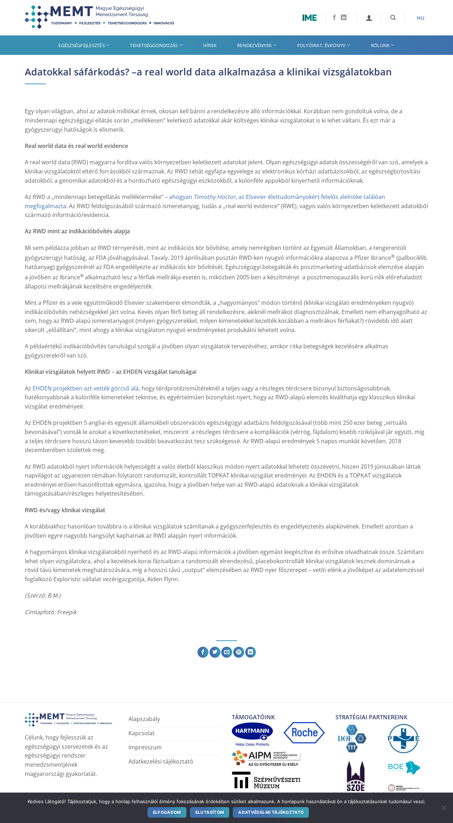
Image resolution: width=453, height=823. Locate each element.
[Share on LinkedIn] (250, 652)
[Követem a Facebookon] (334, 18)
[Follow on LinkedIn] (343, 18)
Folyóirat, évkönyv (321, 45)
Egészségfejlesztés (81, 45)
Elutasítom (209, 812)
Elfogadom (167, 812)
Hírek (210, 45)
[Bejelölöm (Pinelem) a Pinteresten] (238, 652)
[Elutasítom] (443, 809)
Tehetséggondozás (154, 45)
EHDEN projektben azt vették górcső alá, (85, 388)
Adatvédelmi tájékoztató (271, 812)
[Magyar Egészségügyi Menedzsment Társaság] (104, 18)
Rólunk (380, 45)
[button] (369, 17)
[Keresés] (393, 17)
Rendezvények (254, 45)
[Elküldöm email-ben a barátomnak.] (226, 652)
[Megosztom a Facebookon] (202, 652)
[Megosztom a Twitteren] (215, 652)
